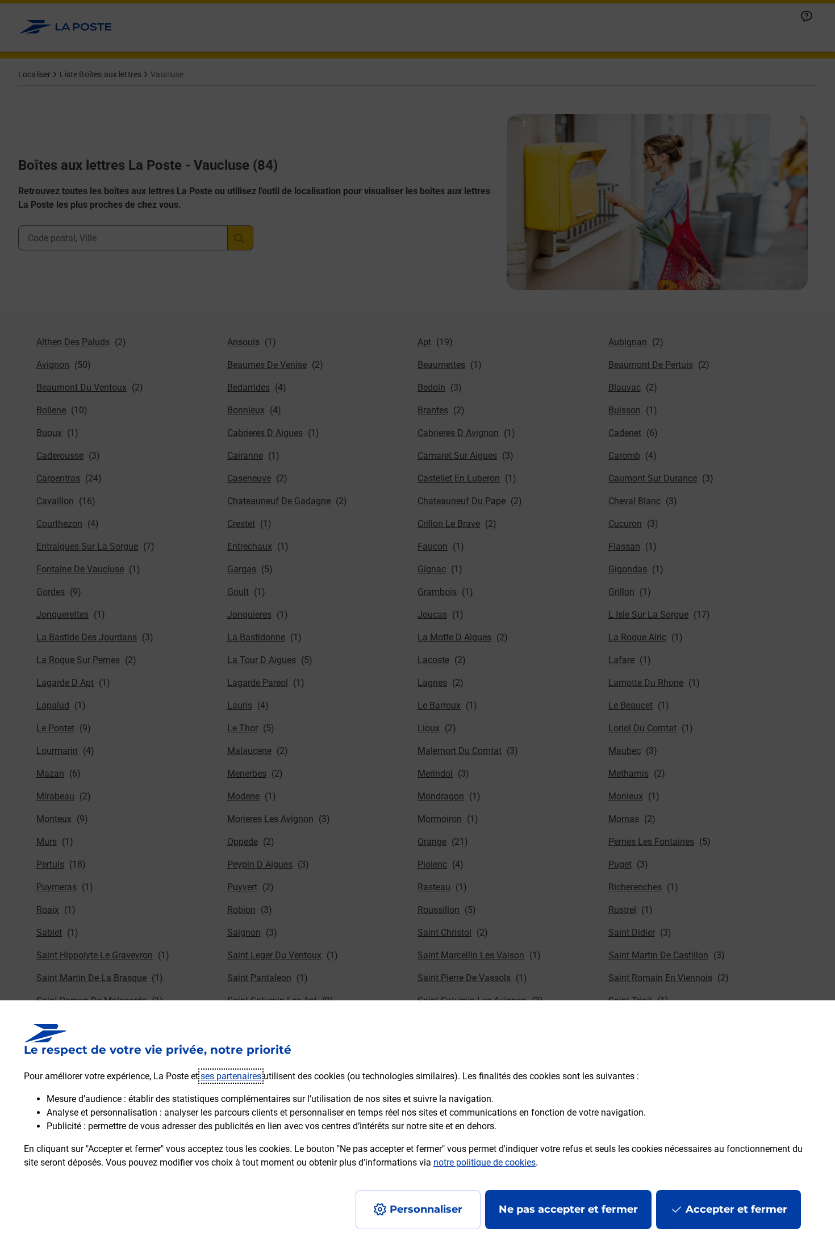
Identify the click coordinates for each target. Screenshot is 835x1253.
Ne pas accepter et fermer (568, 1209)
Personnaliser (426, 1209)
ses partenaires (231, 1076)
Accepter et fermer (736, 1209)
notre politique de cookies (484, 1162)
